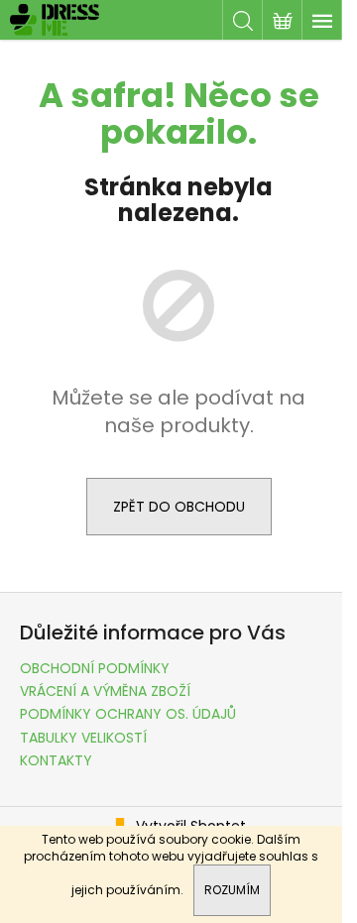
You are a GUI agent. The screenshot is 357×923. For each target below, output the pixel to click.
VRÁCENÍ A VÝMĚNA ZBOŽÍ (105, 691)
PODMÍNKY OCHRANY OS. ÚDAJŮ (128, 714)
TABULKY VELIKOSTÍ (83, 738)
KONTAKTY (56, 760)
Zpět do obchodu (179, 507)
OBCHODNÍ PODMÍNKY (95, 668)
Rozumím (232, 889)
